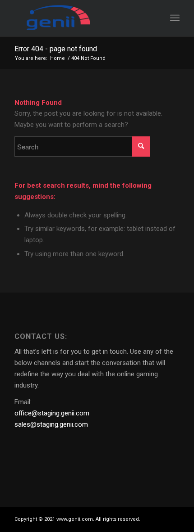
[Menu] (175, 18)
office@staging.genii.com (51, 413)
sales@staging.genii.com (51, 424)
